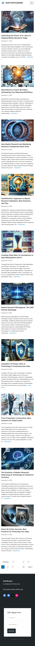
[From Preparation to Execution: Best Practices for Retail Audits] (17, 404)
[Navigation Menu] (32, 2)
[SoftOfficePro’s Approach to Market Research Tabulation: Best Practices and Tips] (17, 185)
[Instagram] (16, 595)
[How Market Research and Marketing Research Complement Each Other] (17, 130)
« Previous (5, 562)
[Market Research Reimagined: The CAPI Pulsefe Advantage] (17, 294)
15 (23, 567)
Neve (10, 644)
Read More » (14, 113)
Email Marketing (14, 639)
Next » (30, 567)
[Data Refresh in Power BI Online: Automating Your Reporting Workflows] (17, 76)
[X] (12, 595)
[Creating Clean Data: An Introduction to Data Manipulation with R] (17, 241)
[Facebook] (8, 595)
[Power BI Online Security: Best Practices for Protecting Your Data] (17, 515)
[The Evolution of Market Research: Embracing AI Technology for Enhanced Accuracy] (17, 459)
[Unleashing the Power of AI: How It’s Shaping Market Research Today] (17, 22)
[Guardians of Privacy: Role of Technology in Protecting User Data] (17, 350)
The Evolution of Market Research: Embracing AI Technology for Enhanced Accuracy (17, 475)
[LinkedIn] (4, 595)
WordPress (23, 644)
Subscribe (11, 631)
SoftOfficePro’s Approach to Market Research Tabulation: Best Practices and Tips (16, 201)
